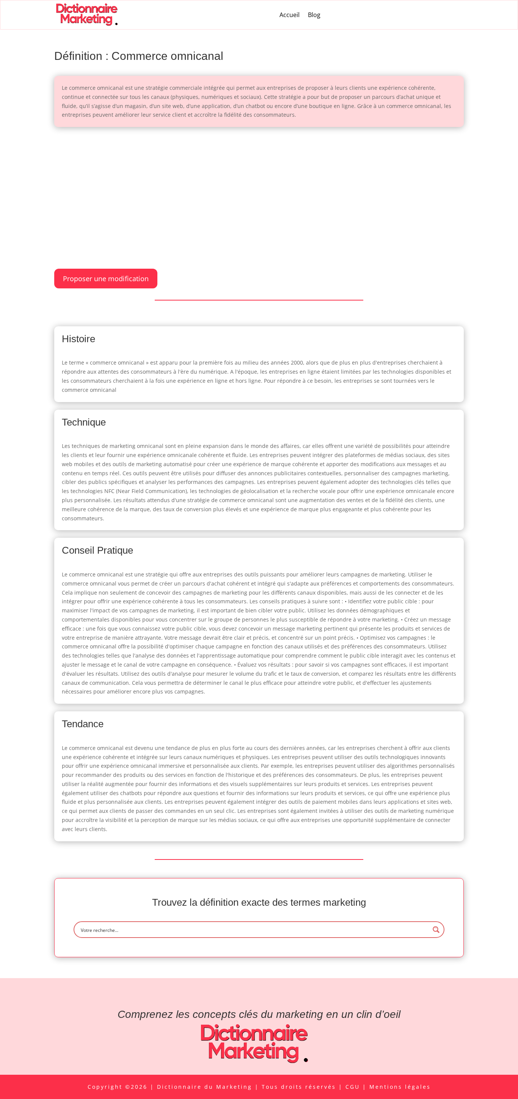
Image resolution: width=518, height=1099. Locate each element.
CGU (354, 1086)
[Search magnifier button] (436, 929)
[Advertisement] (259, 191)
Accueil (289, 15)
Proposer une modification (106, 278)
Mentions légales (400, 1086)
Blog (314, 15)
